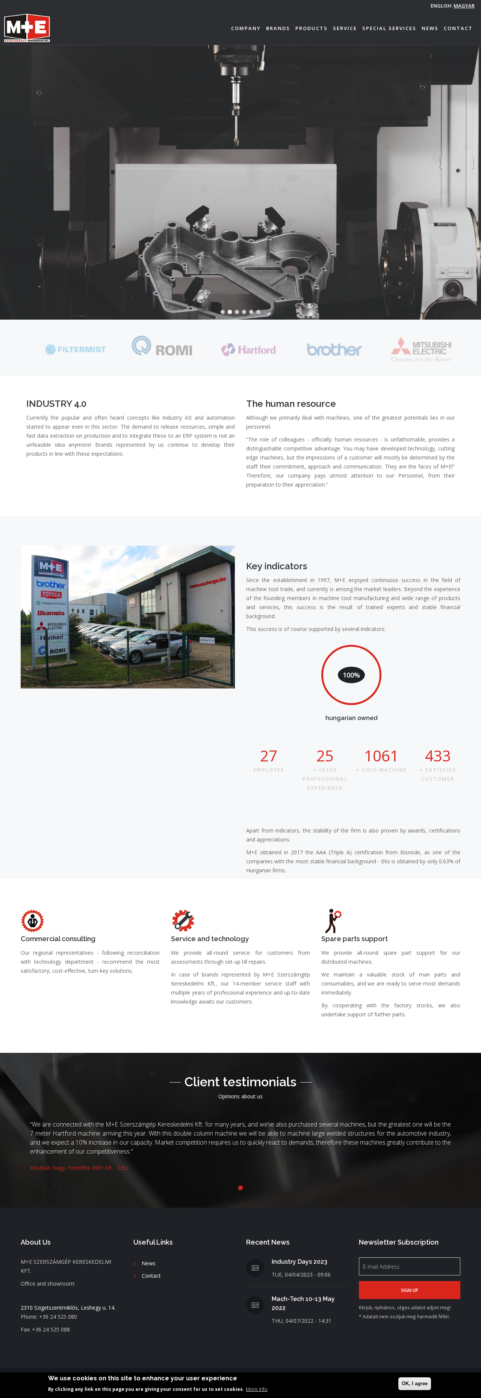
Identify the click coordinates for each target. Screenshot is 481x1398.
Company (246, 28)
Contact (458, 28)
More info (257, 1389)
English (441, 5)
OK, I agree (415, 1383)
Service (345, 28)
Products (311, 28)
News (430, 28)
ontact (153, 1275)
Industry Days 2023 (299, 1261)
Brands (278, 28)
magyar (464, 5)
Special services (389, 28)
